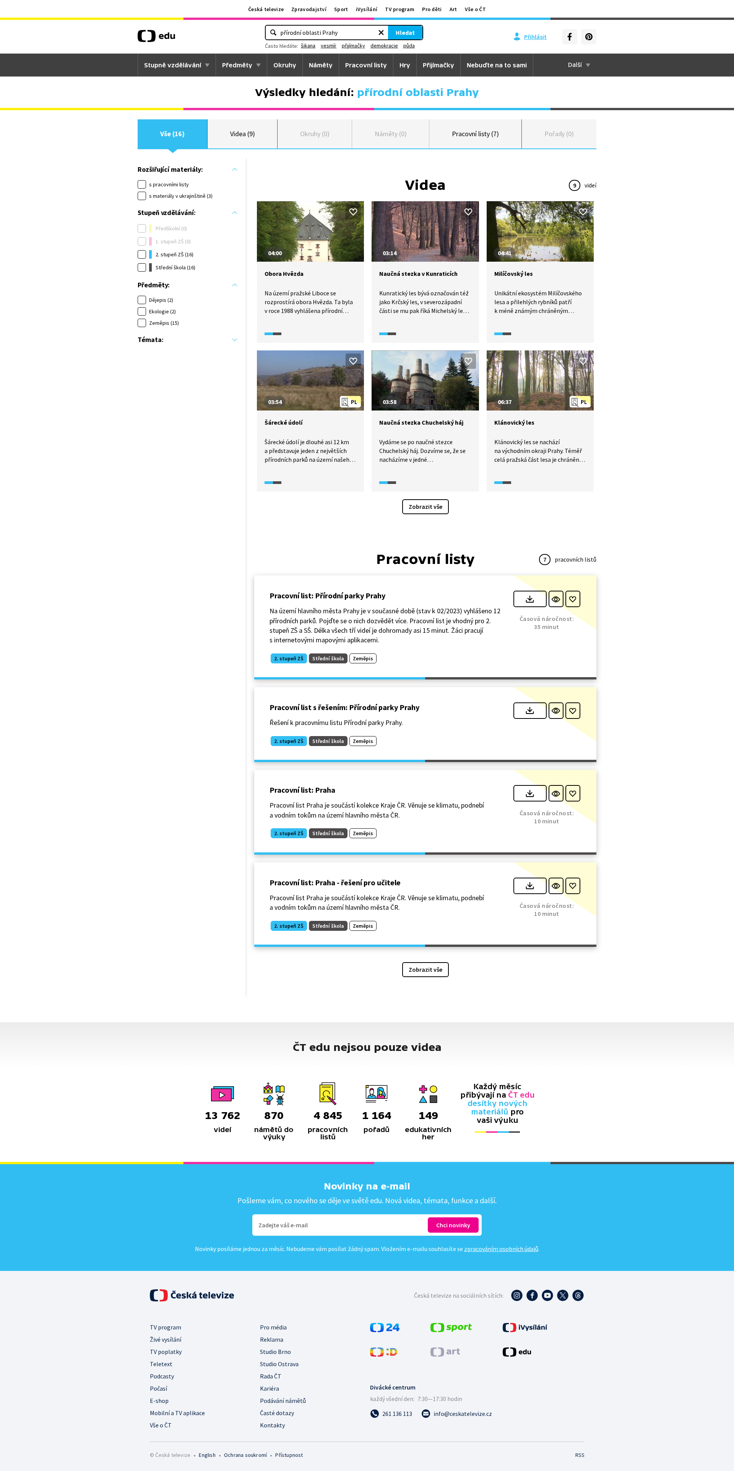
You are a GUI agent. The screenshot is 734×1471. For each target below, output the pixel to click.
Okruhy (284, 65)
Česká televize (266, 9)
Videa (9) (242, 133)
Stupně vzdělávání (172, 65)
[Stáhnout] (530, 599)
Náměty (321, 65)
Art (453, 9)
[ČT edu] (156, 38)
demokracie (384, 45)
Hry (404, 65)
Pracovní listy (366, 65)
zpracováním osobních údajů (501, 1249)
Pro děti (432, 9)
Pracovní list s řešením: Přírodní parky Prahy (344, 707)
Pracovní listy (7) (475, 133)
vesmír (328, 45)
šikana (308, 45)
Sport (341, 9)
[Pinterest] (588, 36)
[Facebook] (569, 36)
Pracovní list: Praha (302, 790)
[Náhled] (556, 599)
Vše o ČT (475, 9)
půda (409, 45)
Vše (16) (172, 133)
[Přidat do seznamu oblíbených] (353, 212)
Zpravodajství (308, 9)
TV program (399, 9)
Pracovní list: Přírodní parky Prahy (327, 595)
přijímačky (353, 45)
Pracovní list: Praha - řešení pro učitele (335, 882)
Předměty (237, 65)
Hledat (405, 32)
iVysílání (367, 9)
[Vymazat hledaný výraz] (381, 32)
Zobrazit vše (425, 506)
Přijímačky (438, 65)
